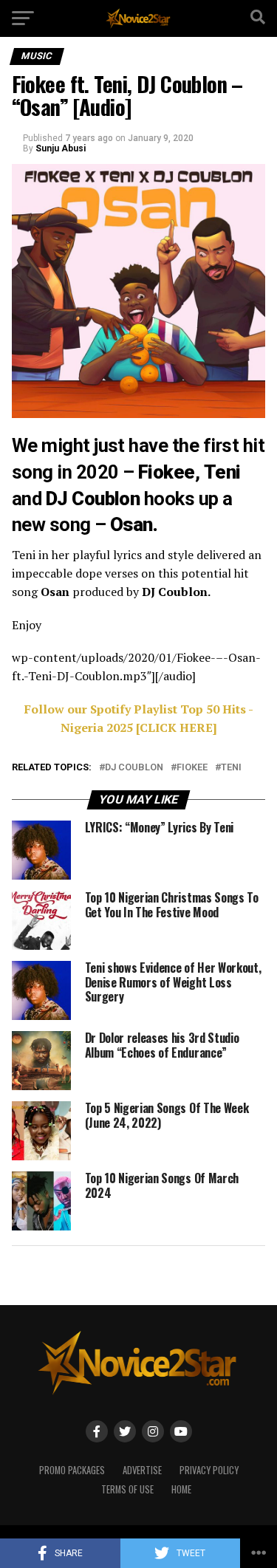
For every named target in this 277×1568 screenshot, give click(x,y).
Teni (231, 768)
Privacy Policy (209, 1470)
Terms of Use (127, 1489)
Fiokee (192, 768)
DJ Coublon (134, 768)
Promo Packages (72, 1470)
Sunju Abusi (60, 148)
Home (181, 1489)
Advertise (142, 1470)
